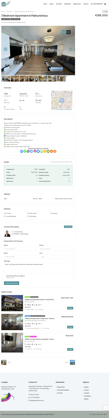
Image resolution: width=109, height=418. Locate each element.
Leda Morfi (33, 336)
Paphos (86, 399)
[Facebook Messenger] (38, 151)
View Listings (68, 226)
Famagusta (87, 396)
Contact (85, 4)
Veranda (54, 213)
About (51, 4)
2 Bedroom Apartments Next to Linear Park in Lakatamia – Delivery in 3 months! (51, 299)
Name (6, 245)
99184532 (17, 234)
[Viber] (28, 151)
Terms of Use (10, 277)
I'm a (40, 253)
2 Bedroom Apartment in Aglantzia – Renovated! (41, 318)
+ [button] (53, 93)
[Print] (51, 151)
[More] (54, 151)
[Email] (48, 151)
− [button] (53, 95)
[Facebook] (21, 151)
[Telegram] (31, 151)
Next (66, 362)
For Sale (27, 297)
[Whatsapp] (24, 151)
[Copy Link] (44, 151)
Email (5, 253)
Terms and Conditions (63, 390)
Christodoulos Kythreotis (38, 315)
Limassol (86, 393)
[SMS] (41, 151)
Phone (41, 245)
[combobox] (55, 256)
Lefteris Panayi (15, 19)
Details (70, 308)
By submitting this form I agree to (15, 276)
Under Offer (5, 19)
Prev (9, 362)
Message (7, 261)
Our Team (59, 4)
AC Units (8, 213)
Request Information (11, 283)
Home (45, 4)
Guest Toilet (33, 213)
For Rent (27, 315)
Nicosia (86, 387)
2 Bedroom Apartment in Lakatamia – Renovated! (41, 339)
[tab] (64, 32)
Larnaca (86, 390)
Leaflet (57, 109)
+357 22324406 (97, 4)
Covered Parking (11, 216)
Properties (67, 4)
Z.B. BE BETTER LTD (48, 414)
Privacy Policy (61, 387)
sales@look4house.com (37, 400)
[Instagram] (34, 151)
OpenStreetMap (63, 109)
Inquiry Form (77, 4)
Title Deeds (32, 216)
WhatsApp (25, 234)
